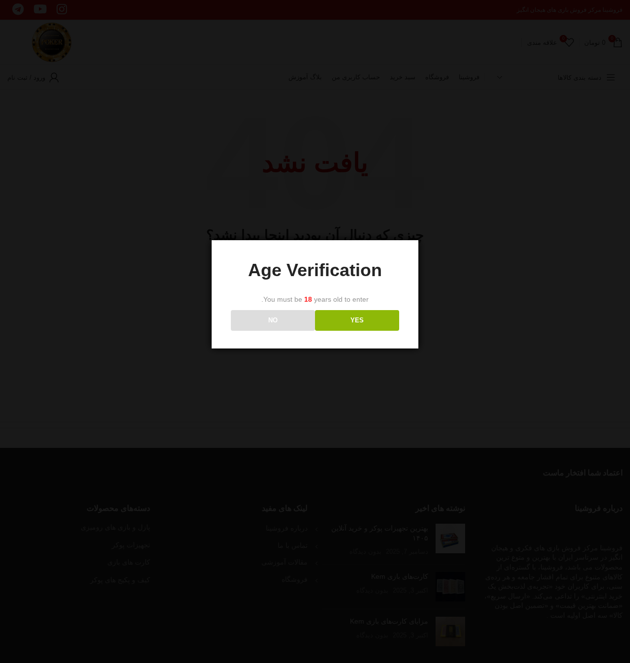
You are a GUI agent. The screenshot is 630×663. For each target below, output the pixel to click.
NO (273, 320)
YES (357, 320)
